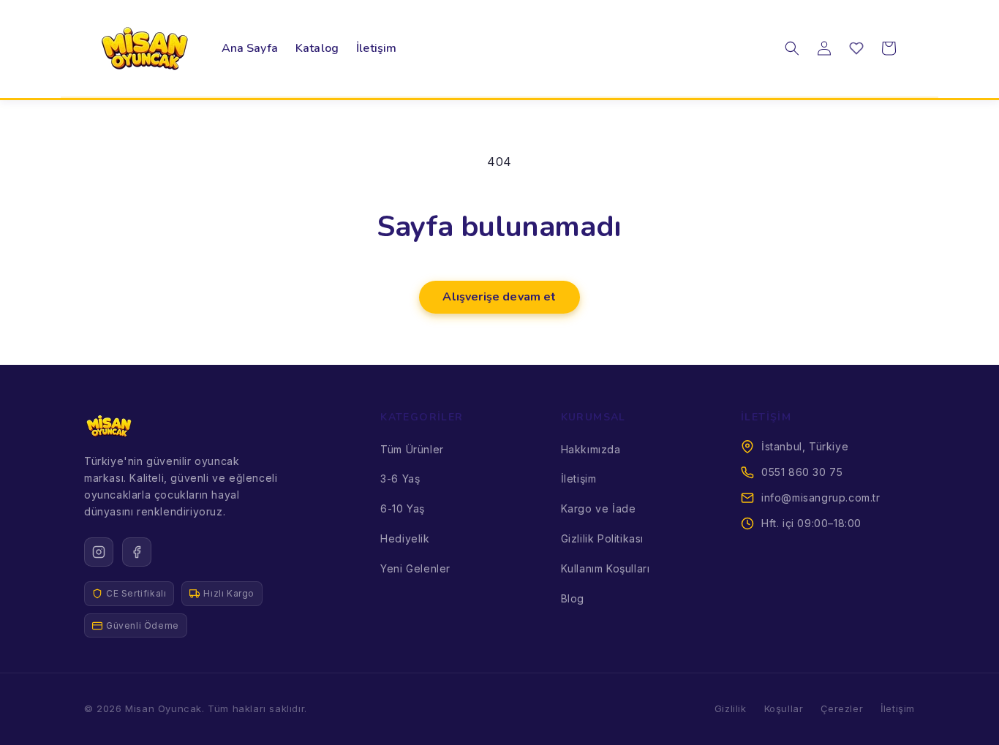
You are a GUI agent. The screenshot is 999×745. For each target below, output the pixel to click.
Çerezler (842, 708)
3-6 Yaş (400, 478)
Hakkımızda (591, 449)
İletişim (579, 478)
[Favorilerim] (856, 48)
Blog (572, 598)
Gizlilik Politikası (602, 538)
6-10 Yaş (402, 508)
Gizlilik (731, 708)
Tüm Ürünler (412, 449)
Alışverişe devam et (499, 297)
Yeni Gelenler (415, 568)
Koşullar (784, 708)
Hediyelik (404, 538)
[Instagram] (98, 552)
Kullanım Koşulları (605, 568)
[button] (792, 48)
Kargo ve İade (598, 508)
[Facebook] (136, 552)
